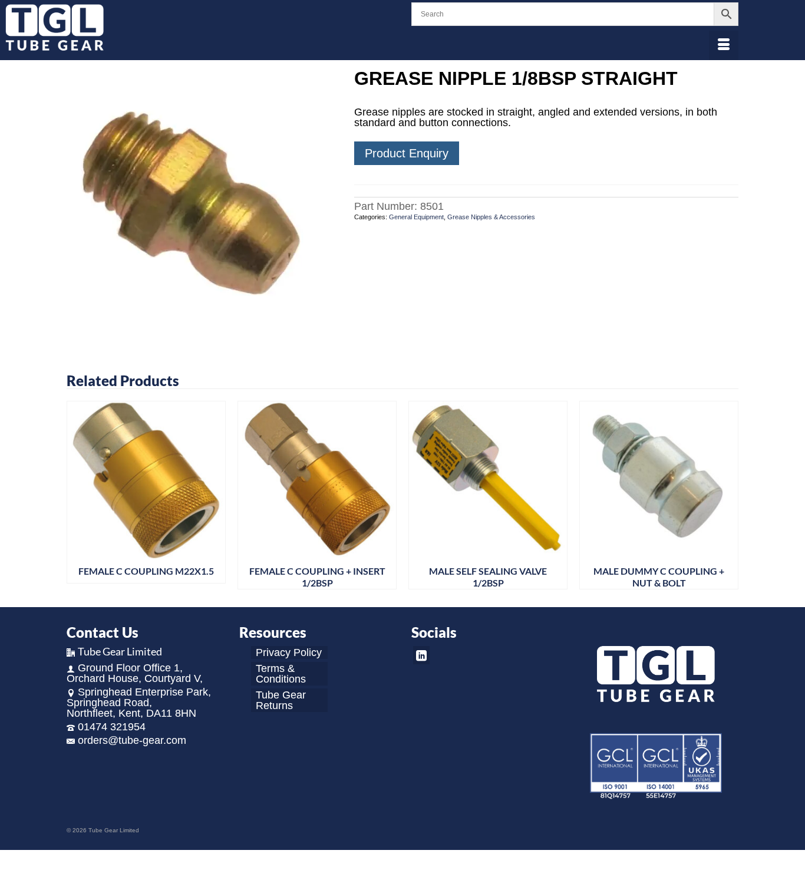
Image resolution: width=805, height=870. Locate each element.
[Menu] (723, 45)
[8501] (201, 203)
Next (728, 495)
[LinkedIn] (421, 655)
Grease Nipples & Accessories (491, 216)
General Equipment (416, 216)
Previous (77, 495)
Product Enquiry (406, 153)
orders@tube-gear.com (132, 740)
